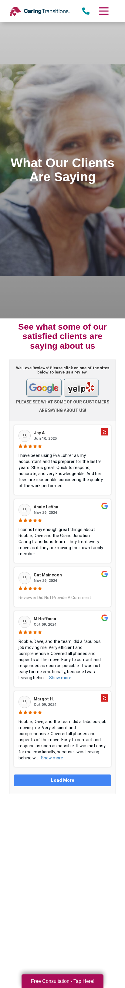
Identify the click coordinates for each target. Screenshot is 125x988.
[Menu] (103, 11)
